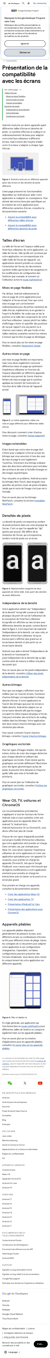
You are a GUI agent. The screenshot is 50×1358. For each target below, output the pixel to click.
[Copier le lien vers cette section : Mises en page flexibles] (34, 288)
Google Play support (11, 1278)
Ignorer (25, 43)
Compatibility (11, 61)
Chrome (5, 1305)
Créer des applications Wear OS (24, 894)
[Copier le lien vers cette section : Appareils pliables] (33, 924)
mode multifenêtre (32, 279)
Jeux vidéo (7, 1136)
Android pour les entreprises (14, 1102)
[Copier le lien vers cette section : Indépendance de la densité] (40, 603)
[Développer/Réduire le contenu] (20, 89)
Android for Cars (9, 1183)
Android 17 (7, 1199)
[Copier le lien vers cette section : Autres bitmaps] (24, 685)
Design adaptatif (36, 435)
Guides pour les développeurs (15, 1245)
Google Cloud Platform (12, 1314)
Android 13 (7, 1217)
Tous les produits (10, 1318)
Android (5, 1097)
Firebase (6, 1309)
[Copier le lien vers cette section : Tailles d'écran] (27, 240)
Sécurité (6, 1106)
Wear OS (6, 1174)
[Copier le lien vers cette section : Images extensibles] (29, 444)
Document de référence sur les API (17, 1249)
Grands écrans (8, 1170)
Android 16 (7, 1203)
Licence (31, 1328)
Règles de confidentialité (13, 1154)
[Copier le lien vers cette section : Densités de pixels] (33, 516)
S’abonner (42, 1344)
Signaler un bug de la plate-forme (17, 1270)
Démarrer (25, 52)
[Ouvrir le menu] (4, 3)
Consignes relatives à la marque (18, 1333)
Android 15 (7, 1208)
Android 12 (7, 1221)
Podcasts (6, 1124)
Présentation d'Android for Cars (24, 904)
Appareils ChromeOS (11, 1178)
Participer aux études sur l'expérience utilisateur (23, 1283)
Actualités (6, 1115)
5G (3, 1158)
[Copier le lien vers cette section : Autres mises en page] (32, 354)
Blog (4, 1120)
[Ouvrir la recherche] (23, 3)
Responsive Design (31, 346)
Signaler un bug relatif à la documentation (20, 1274)
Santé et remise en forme (13, 1145)
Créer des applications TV (21, 899)
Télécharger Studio (10, 1253)
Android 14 (7, 1212)
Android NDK (8, 1258)
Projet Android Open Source (14, 1111)
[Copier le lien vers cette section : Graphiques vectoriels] (33, 744)
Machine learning (10, 1140)
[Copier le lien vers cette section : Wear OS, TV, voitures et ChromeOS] (23, 805)
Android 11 (7, 1226)
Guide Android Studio (12, 1240)
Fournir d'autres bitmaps (34, 736)
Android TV (7, 1187)
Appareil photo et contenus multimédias (19, 1149)
